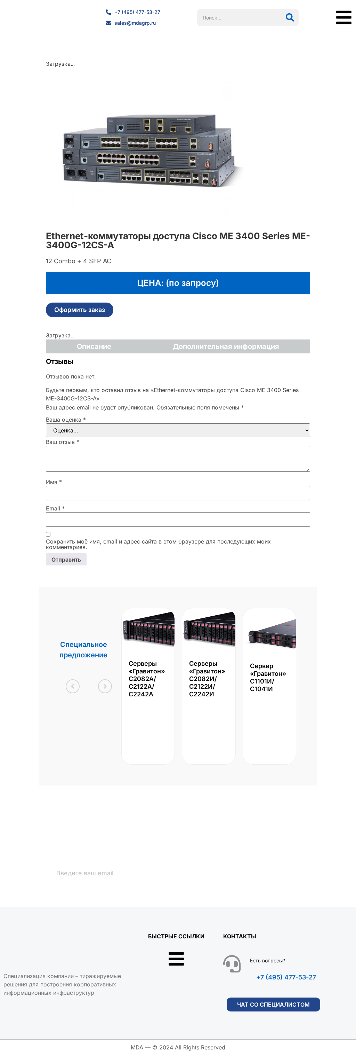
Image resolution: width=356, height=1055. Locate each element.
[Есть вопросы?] (232, 963)
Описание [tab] (94, 346)
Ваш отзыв (62, 442)
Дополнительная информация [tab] (226, 346)
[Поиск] (290, 17)
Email (55, 508)
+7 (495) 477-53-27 (286, 977)
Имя (54, 482)
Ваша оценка (66, 419)
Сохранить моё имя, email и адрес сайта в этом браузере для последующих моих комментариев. (158, 544)
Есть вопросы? (267, 960)
